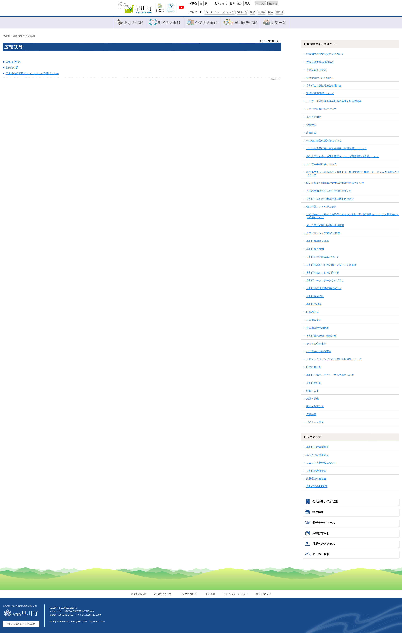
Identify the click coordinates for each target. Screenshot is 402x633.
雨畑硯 (261, 12)
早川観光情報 (245, 23)
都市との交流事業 (316, 343)
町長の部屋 (312, 312)
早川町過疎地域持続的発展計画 (323, 288)
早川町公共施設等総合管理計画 (323, 85)
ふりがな (260, 3)
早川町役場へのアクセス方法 (21, 623)
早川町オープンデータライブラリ (325, 280)
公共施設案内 (313, 320)
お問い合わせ (138, 594)
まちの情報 (133, 23)
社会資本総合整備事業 (318, 351)
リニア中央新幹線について (321, 164)
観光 (252, 12)
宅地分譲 (242, 12)
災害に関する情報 (316, 69)
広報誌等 (30, 36)
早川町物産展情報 (316, 470)
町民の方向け (169, 23)
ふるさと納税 (313, 117)
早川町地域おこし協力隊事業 (322, 272)
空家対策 (311, 125)
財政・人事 (312, 390)
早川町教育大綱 (315, 249)
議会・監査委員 (315, 406)
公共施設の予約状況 (317, 327)
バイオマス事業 (315, 422)
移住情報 (318, 512)
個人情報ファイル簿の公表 (321, 206)
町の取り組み (313, 367)
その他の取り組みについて (321, 109)
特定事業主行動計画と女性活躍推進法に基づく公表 (335, 183)
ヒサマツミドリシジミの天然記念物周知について (333, 359)
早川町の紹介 (313, 304)
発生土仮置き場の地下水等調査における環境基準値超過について (342, 156)
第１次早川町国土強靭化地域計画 (325, 225)
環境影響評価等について (320, 93)
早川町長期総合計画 (317, 241)
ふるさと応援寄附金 (317, 455)
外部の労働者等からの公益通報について (328, 191)
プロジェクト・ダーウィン (219, 12)
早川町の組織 (313, 383)
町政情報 (18, 36)
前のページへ (276, 79)
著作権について (163, 594)
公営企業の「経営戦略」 (320, 77)
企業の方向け (206, 23)
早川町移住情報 (315, 296)
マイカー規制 (320, 554)
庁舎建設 (311, 132)
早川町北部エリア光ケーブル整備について (330, 375)
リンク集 (210, 594)
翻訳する (273, 3)
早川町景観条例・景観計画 (321, 335)
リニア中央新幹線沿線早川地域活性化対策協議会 (333, 101)
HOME (6, 36)
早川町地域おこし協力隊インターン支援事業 (331, 264)
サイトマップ (263, 594)
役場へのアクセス (323, 543)
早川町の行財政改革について (322, 256)
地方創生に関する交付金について (325, 54)
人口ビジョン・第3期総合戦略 (323, 233)
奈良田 (279, 12)
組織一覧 (278, 23)
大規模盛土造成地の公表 (320, 62)
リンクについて (188, 594)
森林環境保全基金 (316, 478)
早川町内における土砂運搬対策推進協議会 (330, 198)
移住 (270, 12)
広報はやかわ (320, 533)
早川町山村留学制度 (317, 447)
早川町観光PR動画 (316, 486)
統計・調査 (312, 398)
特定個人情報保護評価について (323, 140)
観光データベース (323, 522)
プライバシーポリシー (235, 594)
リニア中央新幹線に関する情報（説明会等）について (336, 148)
